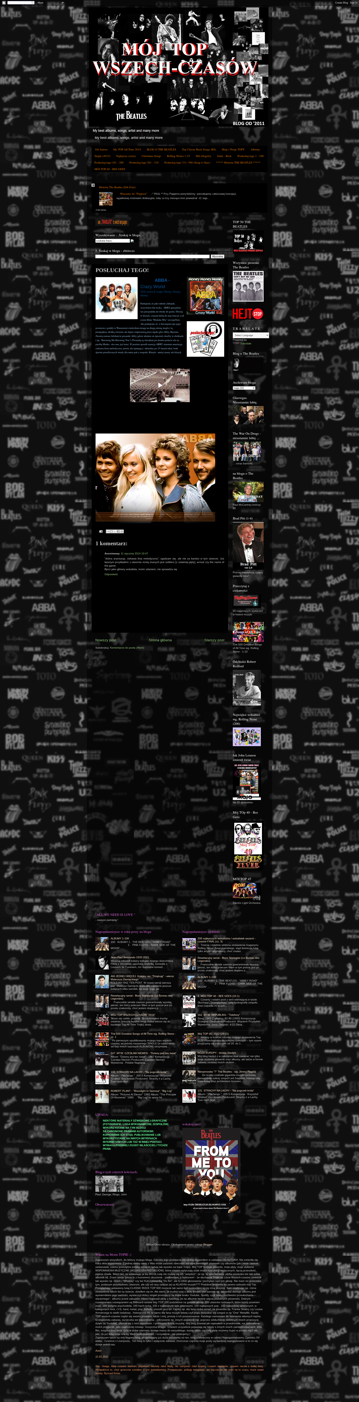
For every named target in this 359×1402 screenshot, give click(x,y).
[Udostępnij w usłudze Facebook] (118, 531)
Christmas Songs (151, 156)
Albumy (255, 149)
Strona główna (160, 640)
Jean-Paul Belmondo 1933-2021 (130, 957)
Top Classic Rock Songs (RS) (199, 149)
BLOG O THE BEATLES (161, 149)
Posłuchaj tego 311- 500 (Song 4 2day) (187, 162)
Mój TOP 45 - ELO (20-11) (213, 1033)
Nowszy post (105, 640)
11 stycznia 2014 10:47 (134, 553)
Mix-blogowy (203, 156)
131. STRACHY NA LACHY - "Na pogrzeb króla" (139, 1072)
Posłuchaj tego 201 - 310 (144, 162)
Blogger (207, 1244)
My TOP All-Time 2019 (127, 149)
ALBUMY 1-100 (120, 938)
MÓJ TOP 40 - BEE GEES (109, 169)
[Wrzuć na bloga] (111, 531)
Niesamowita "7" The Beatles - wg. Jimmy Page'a (227, 1071)
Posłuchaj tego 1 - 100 (250, 156)
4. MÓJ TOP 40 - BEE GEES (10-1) (219, 996)
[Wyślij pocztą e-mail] (108, 531)
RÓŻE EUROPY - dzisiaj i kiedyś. (217, 1052)
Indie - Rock (224, 156)
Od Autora (101, 149)
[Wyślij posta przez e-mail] (101, 531)
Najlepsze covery (126, 156)
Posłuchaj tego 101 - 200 (109, 162)
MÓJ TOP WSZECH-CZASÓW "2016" (133, 1015)
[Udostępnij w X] (115, 531)
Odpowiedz (111, 574)
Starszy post (214, 640)
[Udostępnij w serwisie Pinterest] (122, 531)
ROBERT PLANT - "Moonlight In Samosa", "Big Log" (141, 1091)
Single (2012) (102, 156)
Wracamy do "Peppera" (133, 193)
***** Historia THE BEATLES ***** (238, 162)
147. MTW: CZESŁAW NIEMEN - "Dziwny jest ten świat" (144, 1053)
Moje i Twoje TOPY (233, 149)
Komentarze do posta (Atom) (127, 647)
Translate (245, 343)
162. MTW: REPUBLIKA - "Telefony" (219, 1015)
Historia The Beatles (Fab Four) (117, 187)
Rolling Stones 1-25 (178, 156)
